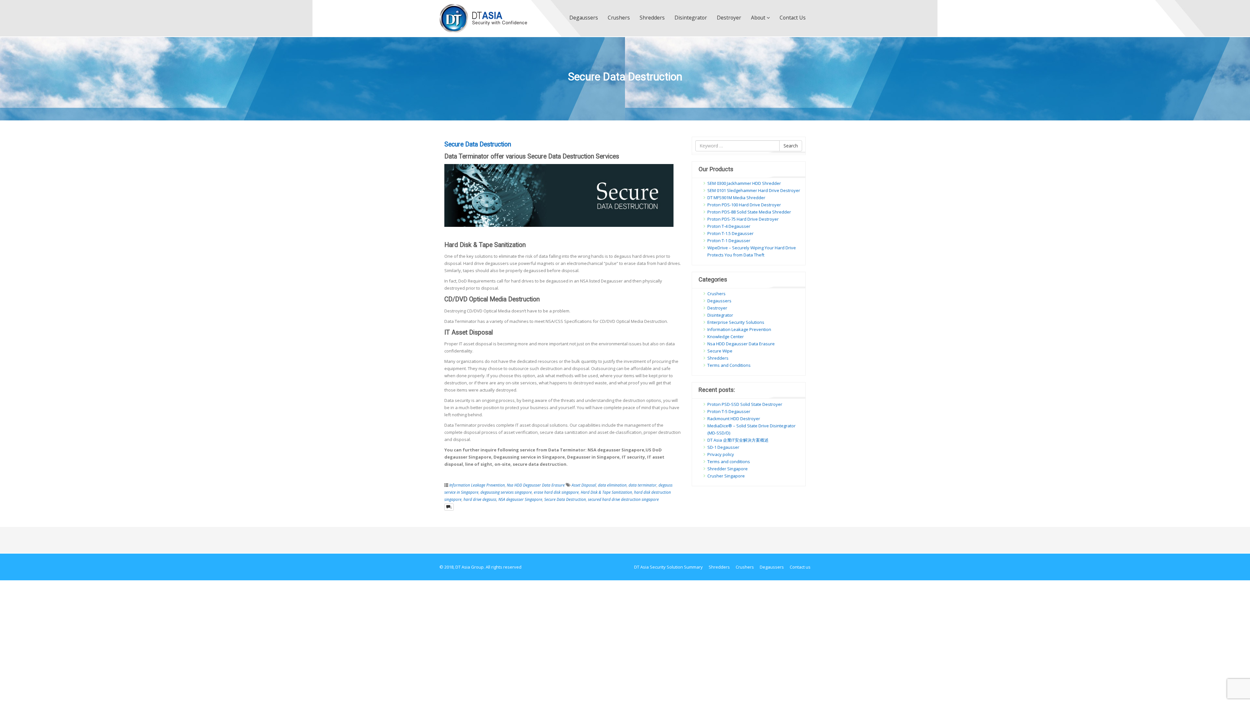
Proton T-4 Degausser (728, 226)
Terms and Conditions (729, 365)
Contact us (793, 17)
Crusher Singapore (726, 476)
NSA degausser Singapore (520, 499)
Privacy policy (720, 454)
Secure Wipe (719, 351)
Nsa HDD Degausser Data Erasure (536, 485)
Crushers (619, 17)
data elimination (612, 485)
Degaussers (583, 17)
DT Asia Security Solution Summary (668, 567)
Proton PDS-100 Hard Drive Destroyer (744, 205)
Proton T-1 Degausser (728, 240)
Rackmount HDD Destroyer (733, 418)
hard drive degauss (480, 499)
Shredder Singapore (727, 469)
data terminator (643, 485)
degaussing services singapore (506, 492)
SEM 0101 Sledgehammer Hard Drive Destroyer (753, 190)
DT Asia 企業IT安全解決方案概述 (738, 440)
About (759, 17)
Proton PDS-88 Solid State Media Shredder (749, 212)
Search (791, 146)
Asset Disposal (584, 485)
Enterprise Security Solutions (735, 322)
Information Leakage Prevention (477, 485)
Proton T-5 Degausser (728, 411)
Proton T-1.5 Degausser (730, 233)
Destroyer (729, 17)
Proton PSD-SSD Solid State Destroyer (744, 404)
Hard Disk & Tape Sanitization (606, 492)
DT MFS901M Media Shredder (736, 197)
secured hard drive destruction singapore (623, 499)
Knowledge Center (725, 336)
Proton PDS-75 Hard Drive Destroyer (743, 219)
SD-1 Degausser (723, 447)
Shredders (652, 17)
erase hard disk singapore (556, 492)
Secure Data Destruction (477, 144)
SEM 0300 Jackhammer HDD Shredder (744, 183)
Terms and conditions (728, 461)
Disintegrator (690, 17)
